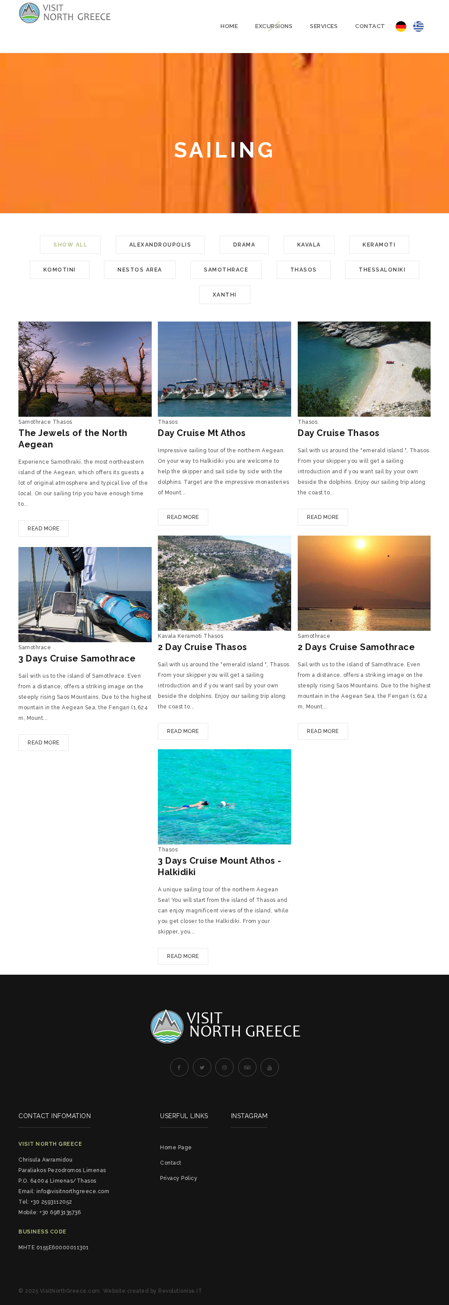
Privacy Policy (178, 1178)
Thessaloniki (382, 270)
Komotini (59, 270)
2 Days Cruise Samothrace (356, 647)
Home (229, 26)
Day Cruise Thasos (339, 433)
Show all (70, 245)
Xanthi (225, 295)
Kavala (309, 245)
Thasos (303, 270)
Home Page (176, 1147)
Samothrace (226, 270)
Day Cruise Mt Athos (202, 433)
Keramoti (379, 245)
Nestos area (140, 270)
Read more (44, 529)
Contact (370, 26)
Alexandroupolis (160, 245)
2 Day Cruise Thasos (202, 647)
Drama (244, 245)
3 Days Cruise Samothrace (76, 658)
